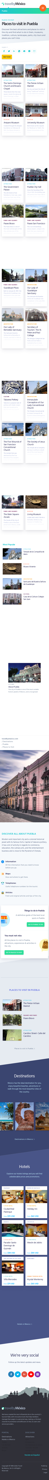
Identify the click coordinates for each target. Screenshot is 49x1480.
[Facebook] (4, 51)
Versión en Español (32, 1455)
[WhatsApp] (19, 51)
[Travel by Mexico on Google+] (24, 1374)
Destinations (8, 741)
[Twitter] (9, 51)
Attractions (29, 1436)
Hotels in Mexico (8, 1439)
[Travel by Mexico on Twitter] (18, 1374)
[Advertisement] (24, 634)
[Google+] (14, 51)
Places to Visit (8, 747)
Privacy (44, 1469)
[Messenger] (29, 51)
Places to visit (8, 20)
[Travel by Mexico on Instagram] (38, 1374)
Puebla (4, 10)
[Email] (34, 51)
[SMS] (24, 51)
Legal (45, 1472)
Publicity (44, 1466)
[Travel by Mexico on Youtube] (31, 1374)
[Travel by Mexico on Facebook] (11, 1374)
